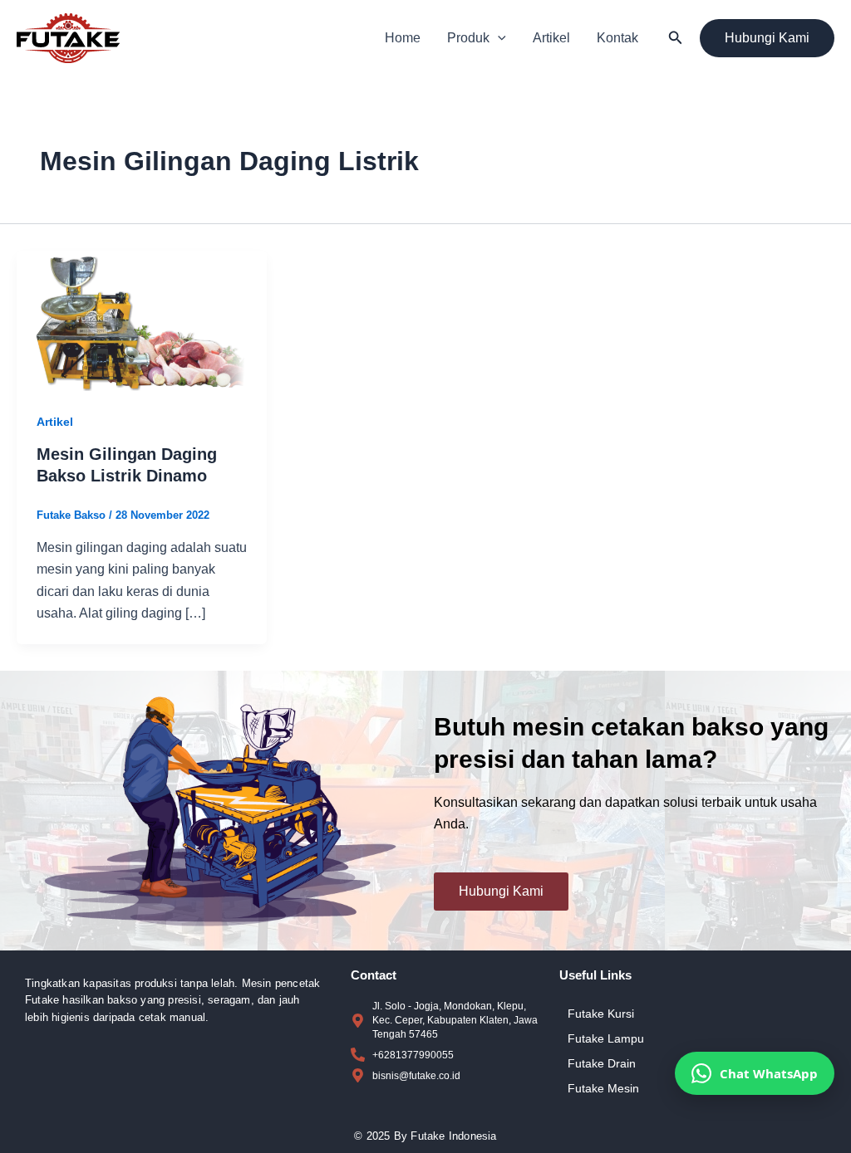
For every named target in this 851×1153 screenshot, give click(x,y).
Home (403, 38)
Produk (468, 38)
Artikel (551, 38)
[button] (497, 38)
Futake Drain (602, 1063)
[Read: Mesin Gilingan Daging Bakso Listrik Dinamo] (142, 320)
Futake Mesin (603, 1088)
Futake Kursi (601, 1013)
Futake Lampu (606, 1038)
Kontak (617, 38)
